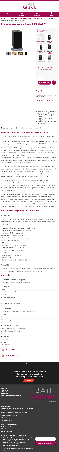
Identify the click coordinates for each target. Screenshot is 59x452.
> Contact (4, 390)
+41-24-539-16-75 (7, 420)
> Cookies (4, 394)
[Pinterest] (41, 91)
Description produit (9, 128)
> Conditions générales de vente (12, 395)
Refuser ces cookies (45, 439)
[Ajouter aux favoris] (54, 82)
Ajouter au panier (45, 82)
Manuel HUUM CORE (13, 350)
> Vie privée (5, 392)
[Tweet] (39, 91)
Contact (28, 381)
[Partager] (36, 91)
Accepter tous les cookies (45, 443)
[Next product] (57, 19)
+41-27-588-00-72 (7, 431)
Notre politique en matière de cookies (14, 448)
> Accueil (4, 388)
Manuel (38, 128)
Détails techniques (25, 128)
